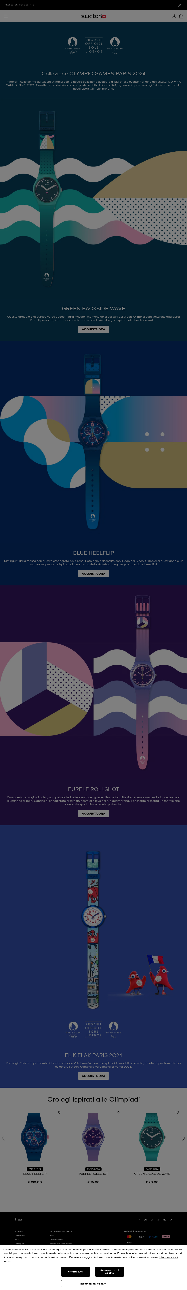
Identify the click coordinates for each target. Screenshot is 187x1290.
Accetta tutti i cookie (109, 1271)
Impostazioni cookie (92, 1284)
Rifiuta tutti (75, 1271)
